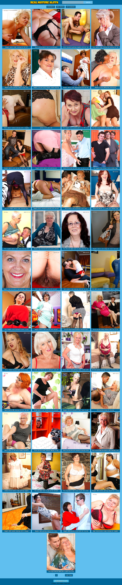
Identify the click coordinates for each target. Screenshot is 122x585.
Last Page (69, 575)
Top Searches (71, 7)
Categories (50, 7)
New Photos (60, 7)
